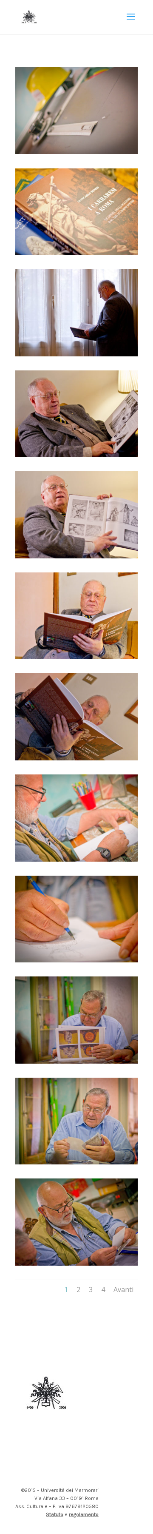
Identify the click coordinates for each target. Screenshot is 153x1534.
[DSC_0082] (76, 657)
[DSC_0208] (76, 1162)
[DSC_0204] (76, 1263)
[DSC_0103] (76, 556)
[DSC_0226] (76, 960)
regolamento (84, 1514)
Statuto (54, 1514)
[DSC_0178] (76, 253)
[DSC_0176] (76, 354)
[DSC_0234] (76, 859)
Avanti (123, 1289)
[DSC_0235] (76, 152)
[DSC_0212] (76, 1061)
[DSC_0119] (76, 455)
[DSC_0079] (76, 758)
